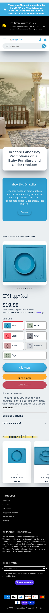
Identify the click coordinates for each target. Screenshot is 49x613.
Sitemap (6, 520)
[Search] (44, 46)
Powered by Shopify (34, 608)
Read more (8, 407)
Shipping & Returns (10, 512)
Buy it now (24, 378)
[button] (25, 384)
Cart (45, 39)
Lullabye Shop (19, 608)
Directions (7, 508)
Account (40, 39)
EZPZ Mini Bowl (17, 462)
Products (13, 236)
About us (6, 501)
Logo (16, 40)
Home (5, 236)
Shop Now (24, 212)
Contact (6, 504)
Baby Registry (8, 516)
